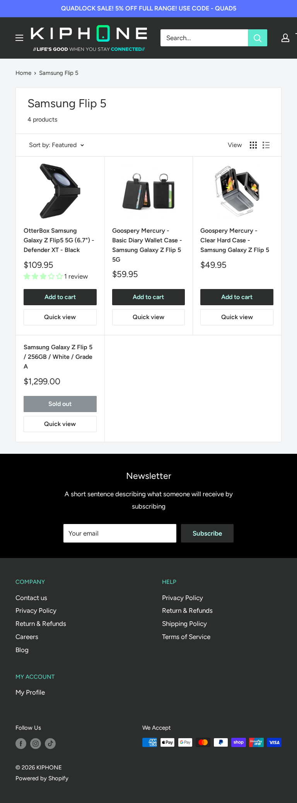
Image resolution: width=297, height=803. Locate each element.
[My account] (285, 38)
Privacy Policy (35, 610)
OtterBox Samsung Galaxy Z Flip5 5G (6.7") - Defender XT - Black (59, 240)
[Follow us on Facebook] (20, 743)
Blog (22, 650)
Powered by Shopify (41, 778)
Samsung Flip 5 (59, 72)
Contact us (31, 598)
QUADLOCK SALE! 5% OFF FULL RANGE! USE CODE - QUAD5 (148, 8)
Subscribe (207, 533)
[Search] (257, 37)
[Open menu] (19, 38)
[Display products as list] (266, 145)
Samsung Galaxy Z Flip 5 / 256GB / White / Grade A (58, 356)
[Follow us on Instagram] (35, 743)
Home (23, 72)
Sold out (60, 403)
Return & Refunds (40, 623)
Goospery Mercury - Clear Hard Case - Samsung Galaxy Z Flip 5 (234, 240)
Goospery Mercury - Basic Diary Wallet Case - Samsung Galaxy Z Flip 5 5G (147, 245)
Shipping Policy (184, 623)
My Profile (30, 692)
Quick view (60, 317)
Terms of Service (186, 637)
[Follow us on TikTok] (50, 743)
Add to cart (60, 297)
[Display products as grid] (253, 145)
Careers (26, 637)
